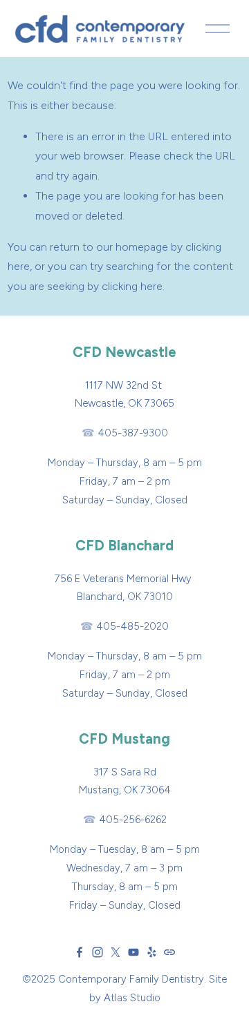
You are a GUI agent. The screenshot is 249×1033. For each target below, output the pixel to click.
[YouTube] (133, 952)
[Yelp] (151, 952)
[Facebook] (79, 952)
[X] (115, 952)
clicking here (132, 286)
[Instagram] (97, 952)
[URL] (169, 952)
